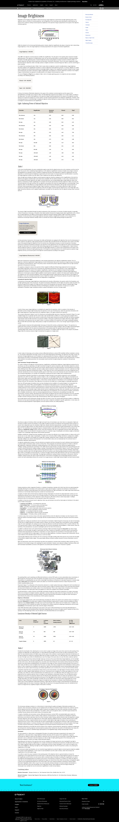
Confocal (87, 32)
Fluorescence (88, 35)
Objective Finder (40, 808)
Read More (84, 1)
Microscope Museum (89, 14)
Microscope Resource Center (65, 801)
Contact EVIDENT (93, 785)
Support (51, 5)
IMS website (87, 808)
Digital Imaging (88, 40)
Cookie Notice (52, 818)
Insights (41, 5)
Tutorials (87, 22)
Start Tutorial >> (27, 232)
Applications (35, 5)
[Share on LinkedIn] (103, 8)
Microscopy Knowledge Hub (38, 8)
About (56, 5)
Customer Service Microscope (65, 803)
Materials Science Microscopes (43, 803)
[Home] (17, 8)
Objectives (39, 806)
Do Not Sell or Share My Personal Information (86, 818)
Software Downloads (63, 806)
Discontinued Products (64, 808)
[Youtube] (103, 804)
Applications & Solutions (21, 801)
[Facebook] (100, 804)
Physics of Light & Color (90, 37)
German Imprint (73, 818)
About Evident (18, 799)
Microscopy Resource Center (26, 8)
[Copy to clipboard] (100, 8)
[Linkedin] (102, 804)
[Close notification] (102, 1)
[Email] (103, 801)
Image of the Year (63, 798)
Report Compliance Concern (62, 818)
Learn (46, 5)
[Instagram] (98, 804)
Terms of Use (37, 818)
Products (29, 5)
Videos (87, 30)
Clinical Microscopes (41, 798)
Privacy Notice (44, 818)
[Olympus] (101, 5)
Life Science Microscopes (42, 801)
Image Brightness (24, 223)
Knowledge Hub (88, 19)
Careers (17, 812)
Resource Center (89, 17)
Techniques (88, 24)
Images (87, 27)
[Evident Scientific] (21, 5)
